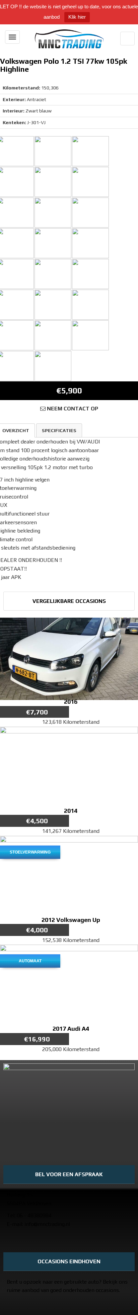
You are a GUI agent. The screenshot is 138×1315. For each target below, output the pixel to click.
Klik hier (77, 17)
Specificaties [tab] (59, 430)
